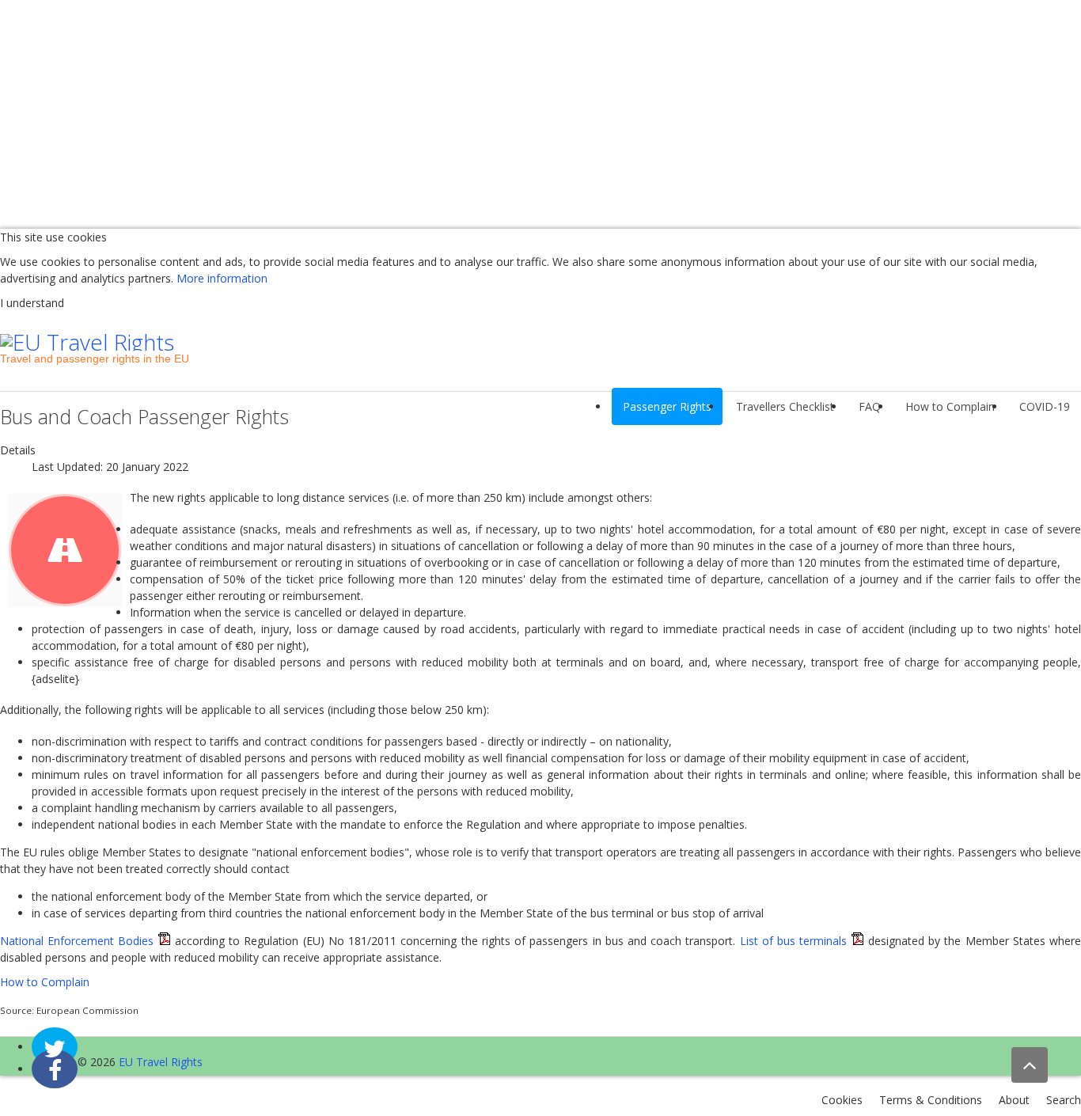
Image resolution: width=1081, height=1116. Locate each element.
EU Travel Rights (161, 1061)
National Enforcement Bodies (77, 940)
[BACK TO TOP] (1029, 1065)
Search (1063, 1099)
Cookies (842, 1099)
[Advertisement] (475, 111)
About (1014, 1099)
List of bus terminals (794, 940)
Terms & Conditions (930, 1099)
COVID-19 (1044, 406)
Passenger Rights (667, 406)
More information (221, 278)
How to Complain (950, 406)
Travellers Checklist (785, 406)
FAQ (870, 406)
